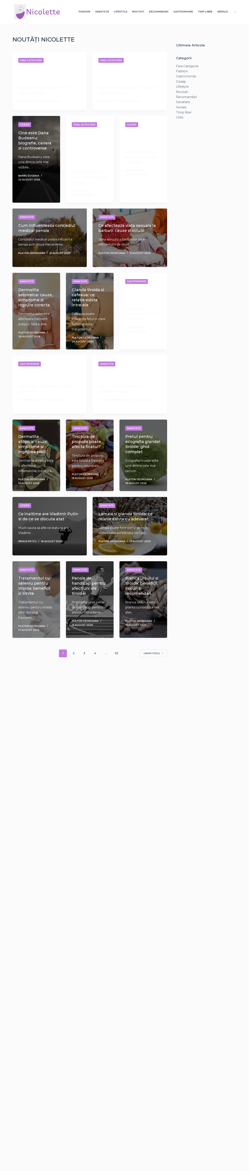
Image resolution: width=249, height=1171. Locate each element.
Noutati (138, 11)
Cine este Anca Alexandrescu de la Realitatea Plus (142, 138)
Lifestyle (120, 11)
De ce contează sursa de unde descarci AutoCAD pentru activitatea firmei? (128, 73)
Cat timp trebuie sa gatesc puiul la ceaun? (142, 294)
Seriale (222, 11)
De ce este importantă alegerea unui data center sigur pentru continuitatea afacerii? (89, 148)
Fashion (84, 11)
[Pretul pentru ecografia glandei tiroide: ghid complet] (143, 455)
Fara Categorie (31, 60)
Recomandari (158, 11)
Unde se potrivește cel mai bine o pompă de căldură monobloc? (45, 73)
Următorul (152, 653)
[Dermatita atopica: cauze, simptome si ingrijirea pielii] (36, 455)
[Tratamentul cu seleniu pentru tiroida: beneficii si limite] (36, 599)
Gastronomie (183, 11)
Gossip (25, 124)
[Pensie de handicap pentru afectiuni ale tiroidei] (90, 599)
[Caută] (235, 12)
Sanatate (102, 11)
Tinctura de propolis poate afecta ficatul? (86, 441)
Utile (179, 117)
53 (116, 653)
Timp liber (205, 11)
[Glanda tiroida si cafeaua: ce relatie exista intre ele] (90, 311)
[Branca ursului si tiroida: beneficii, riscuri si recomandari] (143, 599)
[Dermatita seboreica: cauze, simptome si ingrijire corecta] (36, 311)
